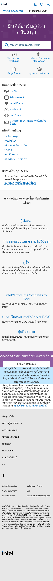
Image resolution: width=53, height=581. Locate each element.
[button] (26, 247)
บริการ (8, 150)
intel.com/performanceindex (39, 515)
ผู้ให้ (26, 262)
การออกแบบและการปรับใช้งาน (26, 241)
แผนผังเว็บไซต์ (9, 457)
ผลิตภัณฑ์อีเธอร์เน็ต (15, 145)
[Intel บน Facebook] (3, 476)
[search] (6, 45)
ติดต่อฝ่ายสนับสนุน (26, 364)
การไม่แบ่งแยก (10, 430)
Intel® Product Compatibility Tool (26, 297)
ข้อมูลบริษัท (8, 416)
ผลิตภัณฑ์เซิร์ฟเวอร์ (15, 159)
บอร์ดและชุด (11, 136)
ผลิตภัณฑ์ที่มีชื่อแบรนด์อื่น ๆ (20, 182)
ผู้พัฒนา (26, 220)
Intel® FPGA (11, 154)
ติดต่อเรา (6, 443)
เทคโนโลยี (10, 141)
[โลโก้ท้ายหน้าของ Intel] (8, 552)
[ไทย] (41, 4)
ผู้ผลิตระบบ (26, 331)
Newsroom (8, 450)
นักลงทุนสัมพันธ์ (10, 436)
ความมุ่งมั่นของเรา (12, 423)
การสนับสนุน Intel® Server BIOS (26, 316)
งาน (4, 464)
